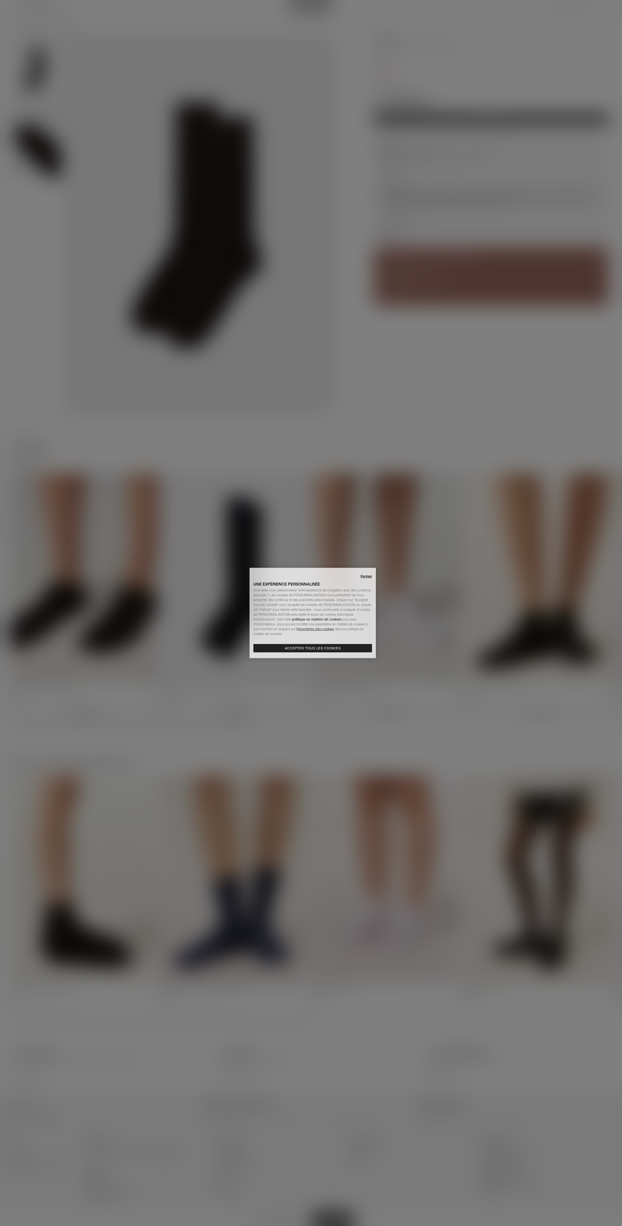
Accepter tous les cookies (313, 648)
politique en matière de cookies (317, 619)
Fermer (366, 576)
